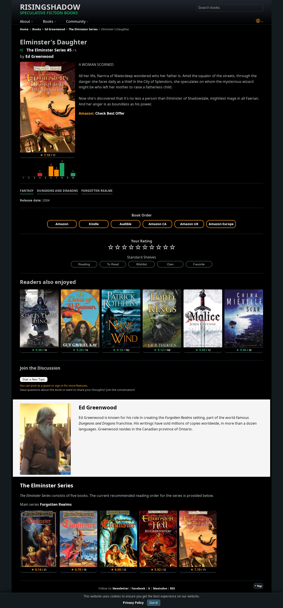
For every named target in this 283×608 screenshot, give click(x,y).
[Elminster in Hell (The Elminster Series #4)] (21, 50)
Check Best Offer (109, 113)
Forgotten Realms (97, 191)
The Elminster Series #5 (49, 50)
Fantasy (27, 191)
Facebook (138, 588)
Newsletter (121, 588)
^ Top (258, 586)
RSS (172, 588)
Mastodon (160, 588)
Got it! (153, 602)
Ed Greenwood (39, 56)
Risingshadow (50, 8)
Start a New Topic (33, 379)
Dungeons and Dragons (57, 191)
